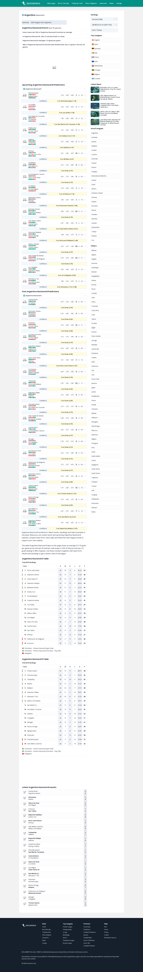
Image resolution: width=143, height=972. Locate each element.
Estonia (94, 332)
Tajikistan (94, 478)
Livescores (103, 3)
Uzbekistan (95, 499)
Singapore (94, 465)
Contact (106, 935)
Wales (93, 512)
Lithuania (94, 409)
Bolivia (93, 280)
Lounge (119, 3)
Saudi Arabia (95, 456)
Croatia (93, 150)
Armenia (94, 263)
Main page (51, 3)
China (93, 302)
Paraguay (94, 443)
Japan (93, 388)
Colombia (94, 306)
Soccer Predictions (89, 940)
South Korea (95, 473)
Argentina (94, 133)
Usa (92, 240)
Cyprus (93, 319)
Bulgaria (94, 146)
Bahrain (94, 272)
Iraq (92, 375)
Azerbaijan (95, 268)
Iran (92, 370)
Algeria (93, 255)
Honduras (94, 353)
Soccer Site (87, 943)
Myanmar (94, 435)
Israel (93, 184)
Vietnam (94, 508)
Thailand (94, 482)
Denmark (94, 159)
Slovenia (94, 219)
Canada (94, 293)
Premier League (67, 927)
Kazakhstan (95, 396)
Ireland (93, 180)
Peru (93, 448)
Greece (93, 167)
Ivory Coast (95, 379)
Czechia (94, 154)
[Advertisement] (54, 67)
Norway (94, 197)
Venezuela (94, 503)
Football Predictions (89, 932)
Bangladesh (95, 276)
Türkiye (93, 232)
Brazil (93, 289)
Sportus (86, 935)
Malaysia (94, 418)
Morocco (94, 430)
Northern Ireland (97, 193)
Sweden (94, 223)
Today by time (77, 3)
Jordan (93, 392)
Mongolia (94, 422)
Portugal (97, 70)
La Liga (65, 932)
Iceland (93, 358)
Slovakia (94, 214)
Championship (67, 929)
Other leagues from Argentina (41, 22)
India (93, 362)
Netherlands (98, 66)
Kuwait (93, 405)
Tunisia (93, 486)
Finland (93, 163)
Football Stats (88, 938)
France (96, 57)
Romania (94, 206)
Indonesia (94, 366)
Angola (93, 259)
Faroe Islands (96, 336)
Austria (93, 142)
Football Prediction (89, 946)
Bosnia (93, 285)
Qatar (93, 452)
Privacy (106, 932)
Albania (93, 250)
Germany (97, 49)
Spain (96, 44)
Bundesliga (66, 935)
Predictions (87, 929)
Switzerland (95, 227)
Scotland (97, 79)
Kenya (93, 400)
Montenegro (95, 426)
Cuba (93, 315)
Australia (94, 137)
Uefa (96, 61)
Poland (93, 202)
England (97, 40)
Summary (25, 22)
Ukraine (94, 236)
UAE (92, 490)
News (112, 3)
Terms (106, 929)
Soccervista (87, 927)
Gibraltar (94, 345)
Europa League (67, 943)
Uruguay (94, 495)
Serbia (93, 460)
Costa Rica (95, 310)
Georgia (94, 340)
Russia (93, 210)
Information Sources (110, 938)
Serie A (65, 938)
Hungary (94, 172)
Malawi (93, 413)
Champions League (68, 940)
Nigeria (93, 439)
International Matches (98, 176)
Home (44, 927)
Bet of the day (63, 3)
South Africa (95, 469)
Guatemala (95, 349)
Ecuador (94, 323)
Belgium (97, 74)
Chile (93, 298)
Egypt (93, 328)
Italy (95, 53)
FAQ (105, 927)
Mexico (93, 189)
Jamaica (94, 383)
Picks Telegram (91, 3)
